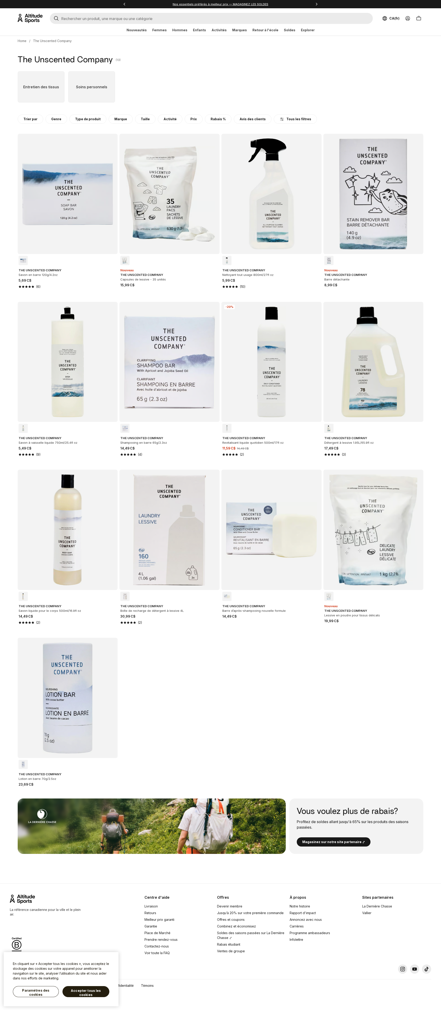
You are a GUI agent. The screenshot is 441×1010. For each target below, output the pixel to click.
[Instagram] (402, 969)
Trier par (30, 119)
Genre (56, 119)
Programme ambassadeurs (310, 933)
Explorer (308, 30)
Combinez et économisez (236, 926)
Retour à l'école (265, 30)
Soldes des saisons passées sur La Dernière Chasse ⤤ (250, 935)
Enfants (199, 30)
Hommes (179, 30)
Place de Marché (157, 933)
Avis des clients (253, 119)
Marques (239, 30)
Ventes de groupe (231, 951)
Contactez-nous (156, 946)
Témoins (147, 985)
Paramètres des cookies (35, 992)
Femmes (159, 30)
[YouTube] (414, 969)
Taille (145, 119)
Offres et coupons (231, 919)
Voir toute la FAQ (157, 953)
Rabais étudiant (228, 944)
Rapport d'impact (303, 913)
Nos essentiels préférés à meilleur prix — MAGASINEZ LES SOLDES (220, 4)
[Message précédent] (124, 4)
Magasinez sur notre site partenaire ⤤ (333, 842)
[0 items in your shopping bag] (418, 18)
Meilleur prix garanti (159, 919)
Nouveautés (137, 30)
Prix (193, 119)
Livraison (151, 906)
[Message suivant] (316, 4)
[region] (61, 979)
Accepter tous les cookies (86, 993)
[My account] (407, 18)
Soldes (289, 30)
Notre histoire (300, 906)
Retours (150, 913)
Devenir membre (229, 906)
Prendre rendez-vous (161, 939)
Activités (219, 30)
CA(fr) (394, 18)
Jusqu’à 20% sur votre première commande (250, 913)
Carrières (297, 926)
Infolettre (296, 939)
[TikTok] (426, 969)
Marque (120, 119)
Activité (170, 119)
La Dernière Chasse (377, 906)
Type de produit (88, 119)
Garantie (150, 926)
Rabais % (218, 119)
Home (22, 41)
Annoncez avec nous (306, 919)
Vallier (366, 913)
